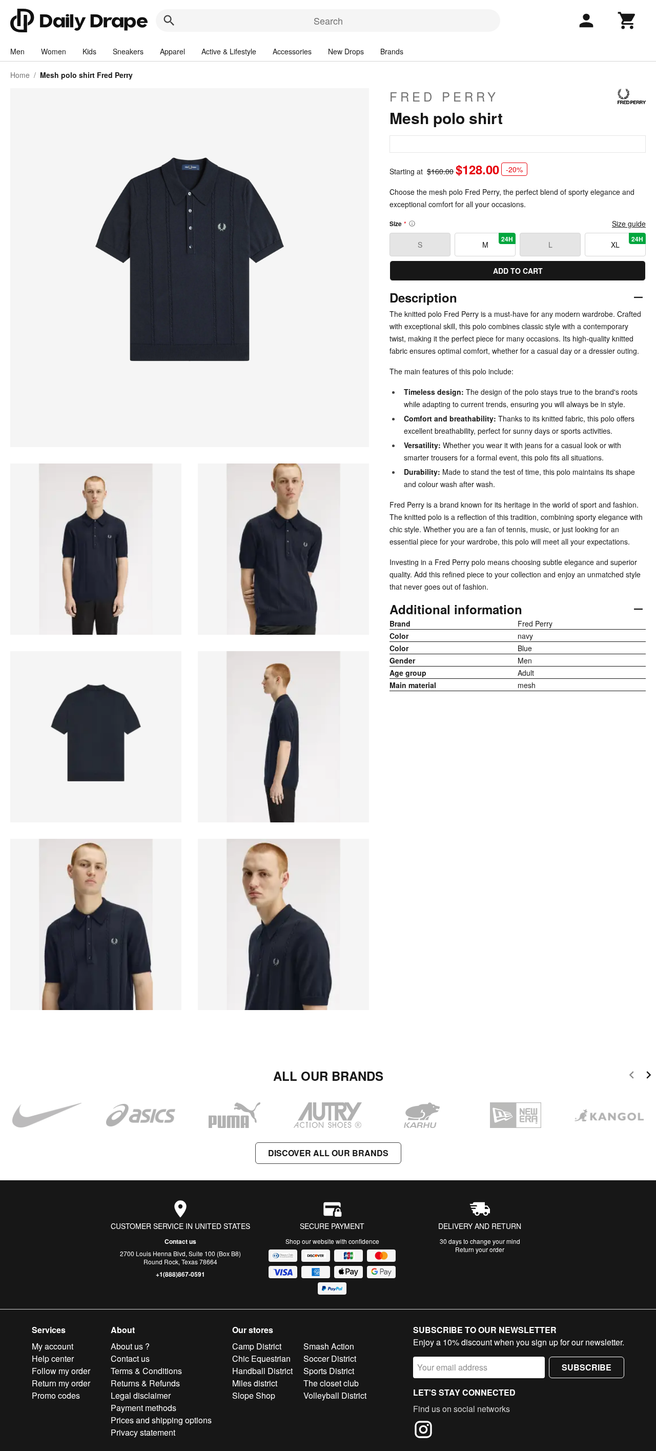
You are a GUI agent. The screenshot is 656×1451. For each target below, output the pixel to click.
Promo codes (56, 1395)
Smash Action (328, 1346)
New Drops (346, 51)
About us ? (130, 1346)
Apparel (172, 51)
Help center (53, 1358)
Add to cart (518, 271)
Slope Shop (253, 1395)
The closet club (331, 1383)
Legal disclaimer (141, 1395)
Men (17, 51)
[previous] (631, 1076)
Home (20, 75)
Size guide (629, 223)
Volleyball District (334, 1395)
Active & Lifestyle (228, 51)
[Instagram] (423, 1431)
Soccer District (329, 1358)
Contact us (180, 1241)
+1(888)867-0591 (180, 1274)
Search (328, 20)
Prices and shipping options (161, 1420)
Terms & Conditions (146, 1371)
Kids (89, 51)
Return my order (61, 1383)
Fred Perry (444, 96)
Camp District (256, 1346)
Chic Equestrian (261, 1358)
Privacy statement (143, 1432)
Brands (391, 51)
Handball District (262, 1371)
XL (627, 242)
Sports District (328, 1371)
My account (52, 1346)
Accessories (292, 51)
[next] (648, 1076)
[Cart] (627, 20)
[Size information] (412, 223)
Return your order (479, 1249)
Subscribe (586, 1367)
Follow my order (61, 1371)
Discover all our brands (328, 1153)
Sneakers (128, 51)
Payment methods (143, 1408)
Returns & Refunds (145, 1383)
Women (53, 51)
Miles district (254, 1383)
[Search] (169, 20)
